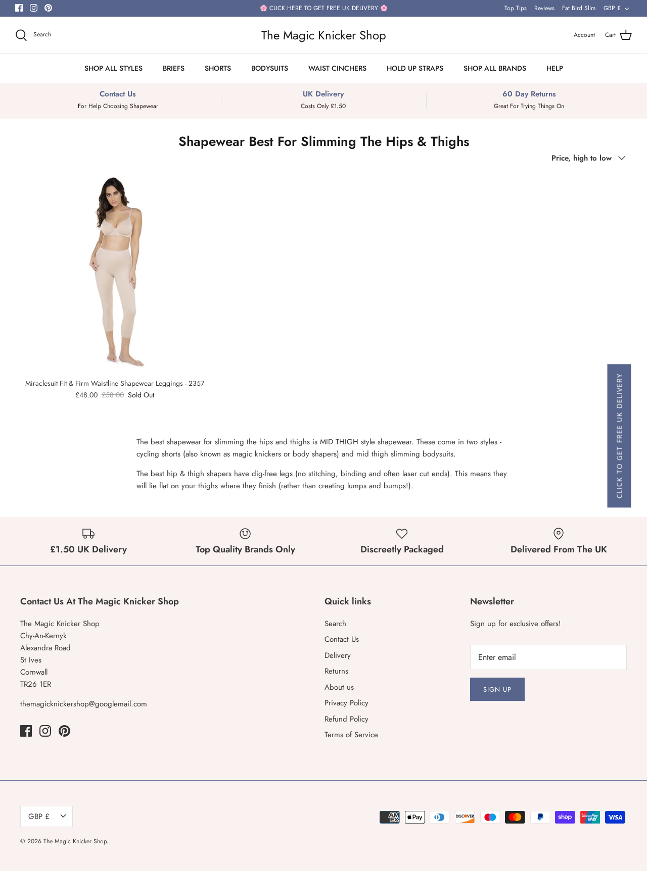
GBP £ (612, 8)
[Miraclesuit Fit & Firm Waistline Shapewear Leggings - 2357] (114, 273)
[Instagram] (33, 8)
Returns (336, 671)
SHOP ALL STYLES (113, 68)
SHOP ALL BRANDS (495, 68)
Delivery (338, 655)
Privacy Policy (346, 702)
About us (339, 687)
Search (335, 623)
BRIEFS (173, 68)
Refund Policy (346, 719)
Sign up (497, 689)
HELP (554, 68)
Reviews (544, 8)
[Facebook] (19, 8)
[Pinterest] (48, 8)
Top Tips (515, 8)
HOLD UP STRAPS (415, 68)
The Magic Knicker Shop (75, 841)
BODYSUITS (269, 68)
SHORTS (218, 68)
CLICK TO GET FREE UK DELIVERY (619, 435)
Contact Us (342, 639)
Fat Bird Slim (578, 8)
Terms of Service (351, 734)
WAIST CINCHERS (337, 68)
